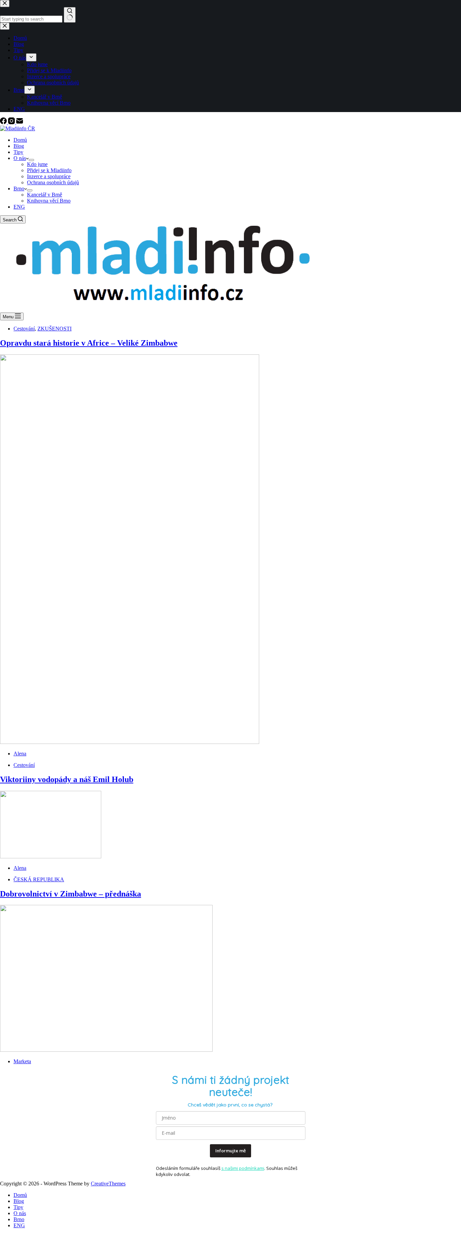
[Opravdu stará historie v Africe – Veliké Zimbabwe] (129, 742)
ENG (19, 207)
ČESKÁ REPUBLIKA (38, 879)
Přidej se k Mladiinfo (49, 170)
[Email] (19, 122)
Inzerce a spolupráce (49, 176)
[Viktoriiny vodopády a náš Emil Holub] (50, 856)
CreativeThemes (108, 1183)
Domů (20, 140)
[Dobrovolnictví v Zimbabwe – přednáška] (106, 1050)
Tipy (18, 152)
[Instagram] (12, 122)
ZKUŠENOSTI (54, 328)
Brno (18, 188)
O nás (19, 158)
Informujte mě (230, 1151)
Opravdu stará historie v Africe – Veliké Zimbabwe (89, 343)
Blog (18, 146)
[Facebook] (4, 122)
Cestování (24, 328)
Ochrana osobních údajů (53, 182)
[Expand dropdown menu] (31, 160)
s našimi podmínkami (242, 1168)
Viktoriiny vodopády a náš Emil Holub (66, 779)
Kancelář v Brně (44, 194)
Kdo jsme (37, 164)
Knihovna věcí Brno (49, 201)
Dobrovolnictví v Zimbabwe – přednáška (70, 893)
